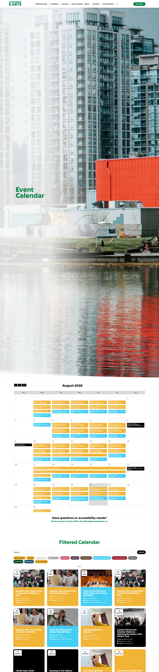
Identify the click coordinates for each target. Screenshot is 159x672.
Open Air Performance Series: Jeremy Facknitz (41, 460)
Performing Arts (41, 4)
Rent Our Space (77, 4)
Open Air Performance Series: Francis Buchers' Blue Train (60, 412)
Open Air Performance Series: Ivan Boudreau (41, 416)
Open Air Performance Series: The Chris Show (79, 476)
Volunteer (95, 4)
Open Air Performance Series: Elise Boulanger (41, 502)
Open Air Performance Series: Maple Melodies (60, 499)
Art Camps (25, 602)
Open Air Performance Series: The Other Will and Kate (61, 436)
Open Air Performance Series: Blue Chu (97, 412)
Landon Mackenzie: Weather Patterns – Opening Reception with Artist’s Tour (129, 633)
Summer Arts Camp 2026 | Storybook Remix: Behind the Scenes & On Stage (97, 425)
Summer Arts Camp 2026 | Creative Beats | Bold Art (40, 451)
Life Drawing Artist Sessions (40, 411)
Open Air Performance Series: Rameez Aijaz (78, 460)
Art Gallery (54, 4)
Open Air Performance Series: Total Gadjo (116, 476)
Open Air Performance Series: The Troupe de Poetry (117, 412)
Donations (139, 4)
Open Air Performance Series (98, 602)
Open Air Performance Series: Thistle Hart (97, 436)
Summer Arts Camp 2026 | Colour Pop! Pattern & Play (42, 489)
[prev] (15, 385)
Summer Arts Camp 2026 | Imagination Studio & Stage (40, 403)
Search (141, 552)
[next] (19, 385)
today (24, 385)
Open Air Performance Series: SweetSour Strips (116, 436)
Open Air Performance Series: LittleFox (78, 436)
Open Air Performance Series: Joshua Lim (41, 480)
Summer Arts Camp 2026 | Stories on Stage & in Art (42, 407)
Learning (65, 4)
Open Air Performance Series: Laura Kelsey (60, 460)
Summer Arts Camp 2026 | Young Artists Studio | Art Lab (47, 468)
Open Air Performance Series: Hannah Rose (116, 499)
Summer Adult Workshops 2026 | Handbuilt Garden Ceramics (67, 455)
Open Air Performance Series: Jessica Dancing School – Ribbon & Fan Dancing (79, 499)
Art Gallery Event (128, 643)
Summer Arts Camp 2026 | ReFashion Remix (44, 472)
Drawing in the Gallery (20, 445)
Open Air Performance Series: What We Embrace (60, 476)
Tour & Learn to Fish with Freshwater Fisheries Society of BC (135, 425)
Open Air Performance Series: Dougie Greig (97, 460)
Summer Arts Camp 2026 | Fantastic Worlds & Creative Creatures (59, 425)
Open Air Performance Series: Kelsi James (97, 476)
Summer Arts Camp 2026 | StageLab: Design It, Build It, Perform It (40, 446)
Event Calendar (108, 4)
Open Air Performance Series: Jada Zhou (41, 425)
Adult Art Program (95, 639)
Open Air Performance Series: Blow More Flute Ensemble (97, 499)
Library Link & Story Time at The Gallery (135, 469)
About (86, 4)
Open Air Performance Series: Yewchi (78, 412)
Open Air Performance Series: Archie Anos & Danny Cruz (116, 456)
